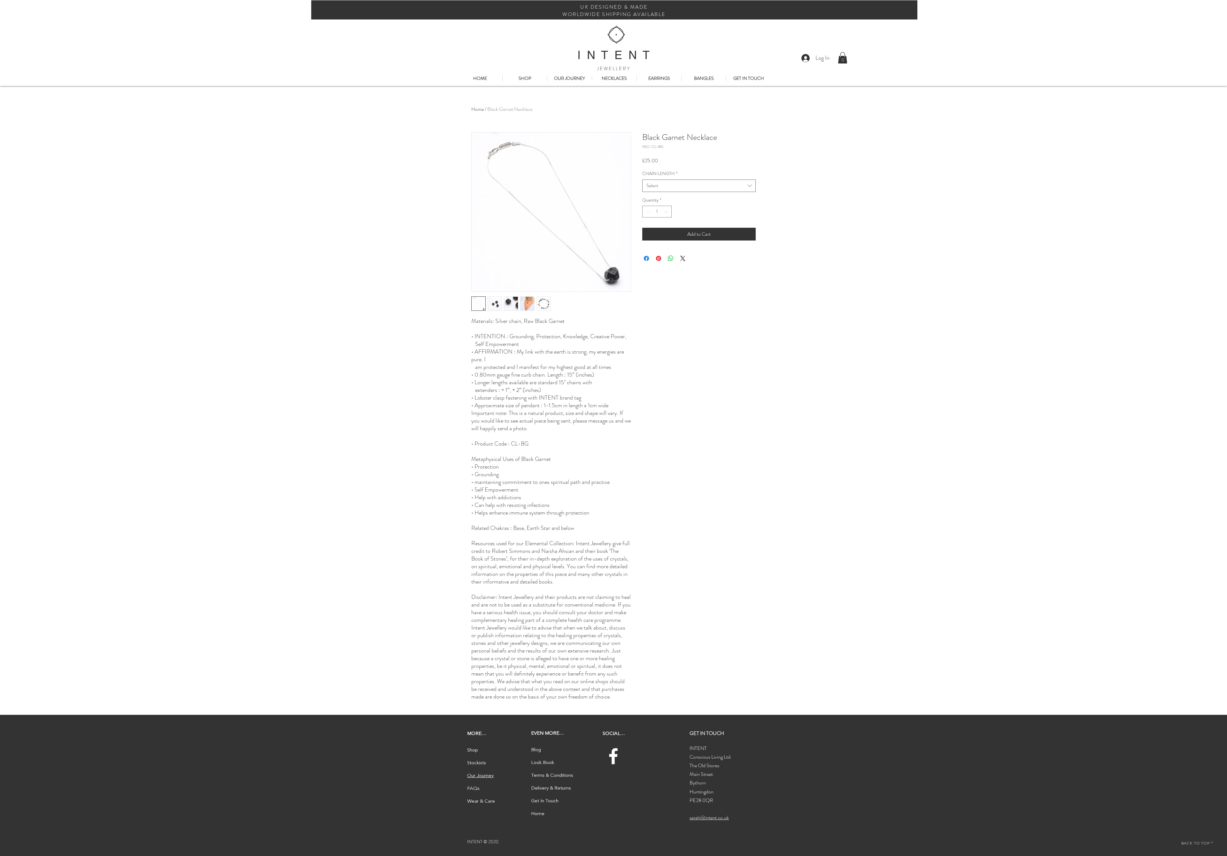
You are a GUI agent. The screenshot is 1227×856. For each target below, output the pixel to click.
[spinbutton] (657, 211)
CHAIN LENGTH (660, 174)
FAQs (473, 788)
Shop (472, 750)
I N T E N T (613, 55)
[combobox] (699, 186)
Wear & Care (481, 801)
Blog (536, 750)
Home (477, 109)
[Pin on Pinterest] (658, 258)
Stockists (476, 763)
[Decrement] (647, 211)
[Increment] (667, 211)
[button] (842, 58)
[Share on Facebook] (646, 258)
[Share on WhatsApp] (671, 258)
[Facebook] (613, 756)
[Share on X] (683, 258)
